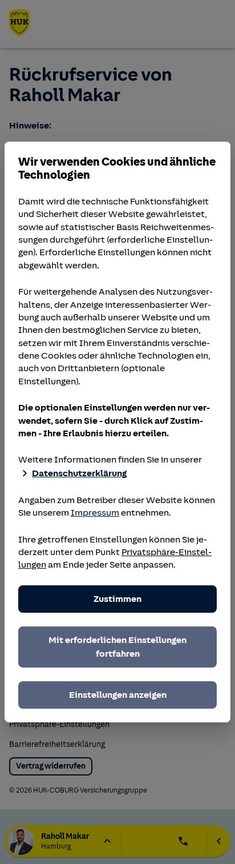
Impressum (95, 513)
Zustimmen (117, 599)
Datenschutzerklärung (79, 473)
